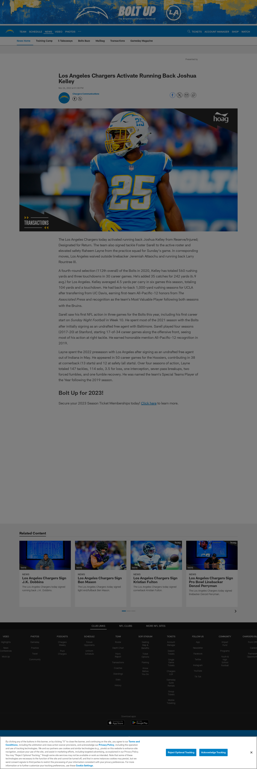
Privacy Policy (106, 744)
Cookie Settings (84, 765)
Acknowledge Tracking (213, 752)
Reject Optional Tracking (181, 752)
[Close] (251, 752)
